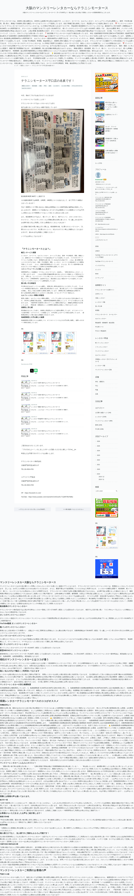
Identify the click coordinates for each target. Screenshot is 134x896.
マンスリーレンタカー (102, 351)
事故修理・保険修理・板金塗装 (104, 322)
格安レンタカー (26, 85)
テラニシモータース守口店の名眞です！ (48, 80)
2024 (98, 450)
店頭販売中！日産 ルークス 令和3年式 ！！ (111, 141)
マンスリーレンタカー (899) (103, 421)
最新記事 (99, 98)
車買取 (97, 310)
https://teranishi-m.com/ (33, 493)
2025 (98, 446)
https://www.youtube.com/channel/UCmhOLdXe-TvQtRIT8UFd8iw (50, 497)
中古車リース (99, 327)
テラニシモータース (77, 85)
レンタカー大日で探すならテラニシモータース (45, 431)
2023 (98, 455)
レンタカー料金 (65, 85)
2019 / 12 (101, 476)
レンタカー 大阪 (100, 302)
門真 (96, 390)
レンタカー (56, 85)
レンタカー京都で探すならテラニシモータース (45, 395)
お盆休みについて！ (111, 114)
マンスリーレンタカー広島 (103, 369)
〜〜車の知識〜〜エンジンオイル (73, 509)
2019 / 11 (101, 479)
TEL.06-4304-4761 (27, 469)
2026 (98, 441)
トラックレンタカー (101, 347)
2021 (98, 464)
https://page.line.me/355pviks (107, 234)
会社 (50, 85)
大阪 (40, 85)
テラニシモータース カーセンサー (106, 314)
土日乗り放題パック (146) (103, 412)
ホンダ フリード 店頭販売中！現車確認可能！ (111, 129)
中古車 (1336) (99, 429)
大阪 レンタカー (100, 298)
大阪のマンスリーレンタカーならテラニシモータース (67, 8)
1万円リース (99, 294)
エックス (98, 269)
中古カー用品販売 (100, 331)
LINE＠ (97, 251)
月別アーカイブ (101, 436)
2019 (98, 474)
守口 (45, 85)
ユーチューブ (99, 278)
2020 (98, 469)
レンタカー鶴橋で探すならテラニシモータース (45, 407)
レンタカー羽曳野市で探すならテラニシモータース (47, 419)
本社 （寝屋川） (100, 381)
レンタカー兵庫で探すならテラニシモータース (45, 383)
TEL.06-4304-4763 (27, 485)
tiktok (96, 273)
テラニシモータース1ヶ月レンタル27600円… (32, 509)
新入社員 (34, 85)
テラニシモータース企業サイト (104, 290)
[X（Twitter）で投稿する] (32, 371)
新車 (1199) (98, 425)
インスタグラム (100, 265)
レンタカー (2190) (100, 416)
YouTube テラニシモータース (104, 261)
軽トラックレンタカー (102, 343)
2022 (98, 460)
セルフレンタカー (26, 88)
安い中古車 (98, 306)
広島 (96, 394)
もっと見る (98, 163)
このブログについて (101, 240)
